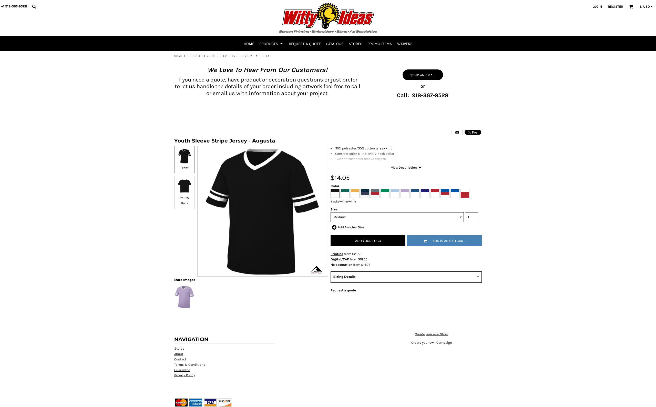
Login (597, 6)
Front (184, 168)
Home (178, 56)
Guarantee (182, 370)
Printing (337, 254)
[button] (34, 6)
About (178, 354)
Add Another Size (351, 227)
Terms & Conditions (189, 365)
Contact (180, 359)
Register (615, 6)
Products (195, 56)
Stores (179, 348)
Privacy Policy (184, 375)
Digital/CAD (340, 259)
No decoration (341, 265)
